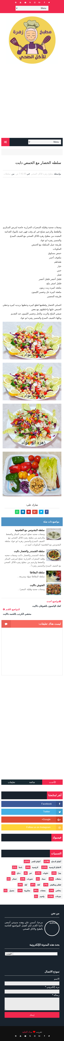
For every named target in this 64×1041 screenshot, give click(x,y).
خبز (30, 873)
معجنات (43, 891)
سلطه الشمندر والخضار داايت (29, 551)
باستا (20, 867)
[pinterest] (15, 2)
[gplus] (39, 2)
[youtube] (20, 2)
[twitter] (49, 2)
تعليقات (11, 782)
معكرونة (27, 891)
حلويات (45, 873)
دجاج (19, 873)
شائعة (32, 782)
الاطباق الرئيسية (55, 867)
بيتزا (59, 873)
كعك (38, 885)
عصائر (14, 879)
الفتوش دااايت (37, 585)
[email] (25, 2)
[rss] (30, 2)
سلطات (7, 174)
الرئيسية (35, 867)
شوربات (30, 879)
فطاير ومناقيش (55, 885)
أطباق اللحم (36, 861)
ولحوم (42, 896)
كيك (25, 885)
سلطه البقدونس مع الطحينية (30, 530)
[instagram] (34, 2)
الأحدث (52, 782)
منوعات (58, 896)
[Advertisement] (32, 102)
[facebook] (44, 2)
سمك (43, 879)
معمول (11, 891)
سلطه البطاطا (37, 572)
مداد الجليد (27, 1032)
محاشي (58, 891)
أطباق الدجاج (56, 861)
